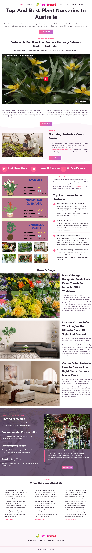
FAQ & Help (64, 5)
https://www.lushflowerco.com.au (62, 150)
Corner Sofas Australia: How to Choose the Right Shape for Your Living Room (76, 369)
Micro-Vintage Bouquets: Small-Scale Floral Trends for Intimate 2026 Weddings (76, 283)
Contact (73, 5)
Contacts (51, 541)
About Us (29, 5)
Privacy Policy (32, 541)
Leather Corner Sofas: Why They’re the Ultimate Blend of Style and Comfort (76, 328)
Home (21, 5)
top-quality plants (77, 186)
